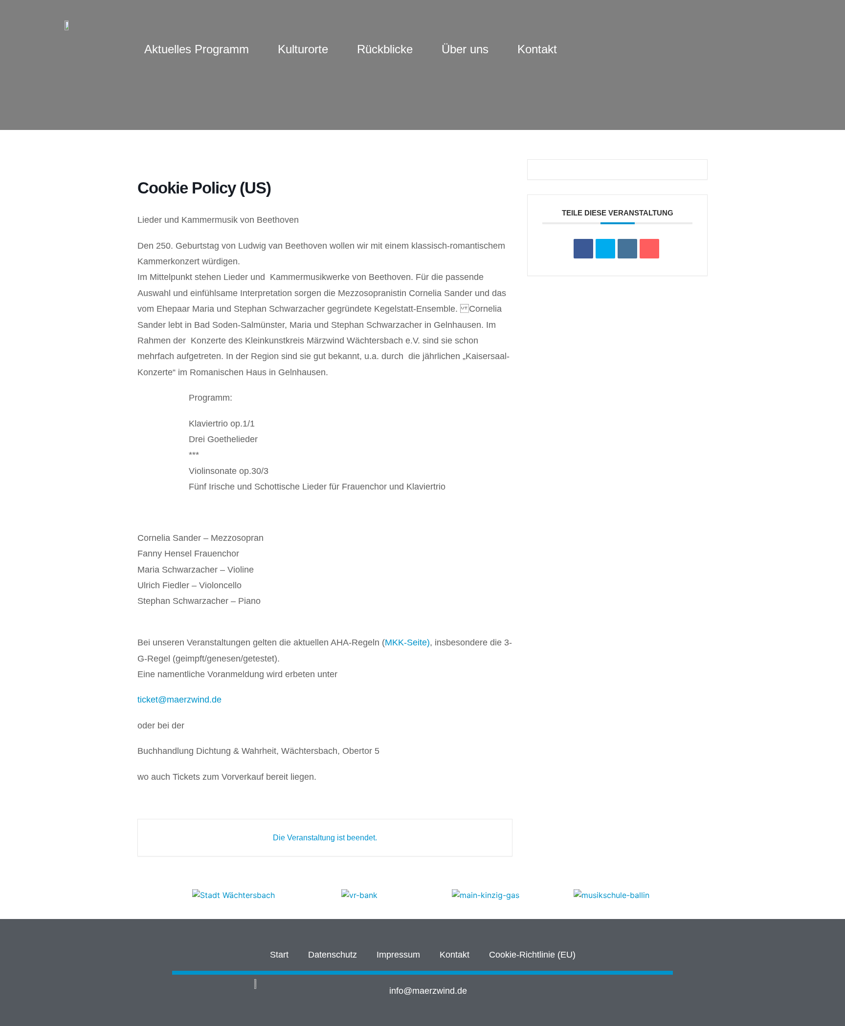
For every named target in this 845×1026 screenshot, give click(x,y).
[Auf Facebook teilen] (583, 248)
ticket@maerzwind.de (179, 700)
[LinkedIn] (627, 248)
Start (279, 955)
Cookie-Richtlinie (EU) (532, 955)
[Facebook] (589, 993)
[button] (160, 895)
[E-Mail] (649, 248)
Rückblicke (385, 49)
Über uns (465, 49)
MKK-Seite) (407, 642)
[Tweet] (605, 248)
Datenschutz (332, 955)
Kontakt (537, 49)
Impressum (398, 955)
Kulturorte (303, 49)
